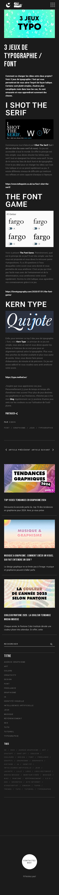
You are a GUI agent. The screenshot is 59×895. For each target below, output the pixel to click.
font (7, 428)
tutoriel (29, 789)
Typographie (11, 736)
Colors (8, 671)
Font (7, 684)
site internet (33, 782)
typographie (46, 428)
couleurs (9, 757)
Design (8, 679)
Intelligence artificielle (19, 706)
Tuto (7, 727)
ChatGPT (8, 754)
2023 (12, 750)
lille (19, 771)
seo (6, 782)
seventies (17, 782)
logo (28, 771)
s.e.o (47, 778)
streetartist (11, 786)
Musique (8, 714)
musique (47, 775)
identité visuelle (14, 701)
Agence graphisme (14, 662)
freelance (43, 757)
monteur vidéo (31, 775)
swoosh (26, 786)
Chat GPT (22, 754)
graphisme (19, 428)
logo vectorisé (43, 771)
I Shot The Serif (41, 145)
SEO (6, 723)
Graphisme (10, 693)
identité (27, 764)
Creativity (10, 675)
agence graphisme (28, 750)
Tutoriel (9, 732)
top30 (37, 786)
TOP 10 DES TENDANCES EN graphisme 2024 (25, 500)
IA (5, 697)
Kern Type (21, 341)
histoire (8, 764)
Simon (12, 422)
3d (5, 750)
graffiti (8, 761)
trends (8, 789)
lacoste (8, 771)
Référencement (13, 719)
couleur (35, 754)
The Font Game (27, 253)
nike (6, 778)
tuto (18, 789)
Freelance (10, 688)
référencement (33, 778)
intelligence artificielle (17, 768)
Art (6, 666)
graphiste (37, 761)
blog (12, 399)
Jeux (7, 710)
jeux (32, 428)
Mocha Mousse (11, 775)
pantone (16, 778)
